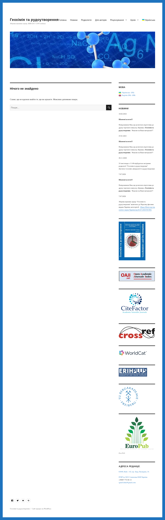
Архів (133, 19)
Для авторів (101, 19)
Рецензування (117, 19)
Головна (63, 19)
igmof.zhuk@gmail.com (127, 482)
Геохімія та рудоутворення (34, 19)
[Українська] (28, 500)
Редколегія (86, 19)
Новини (73, 19)
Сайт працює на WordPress (41, 508)
